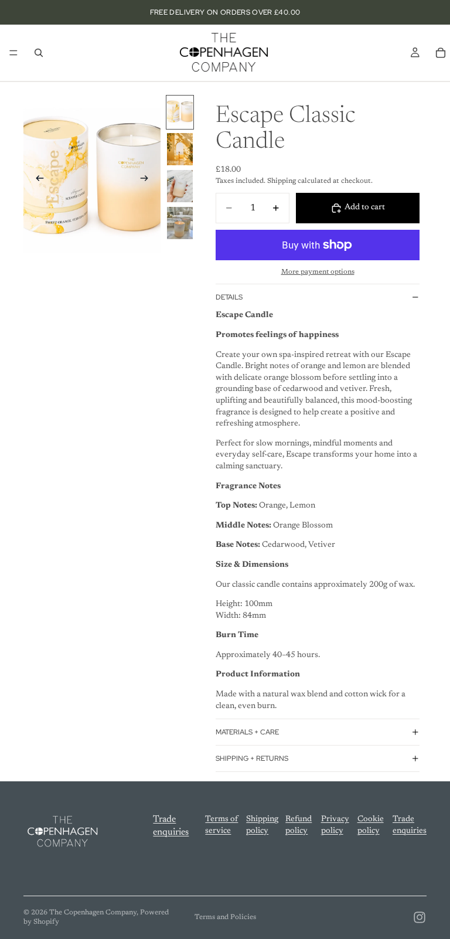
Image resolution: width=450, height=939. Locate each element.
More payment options (317, 271)
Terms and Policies (225, 917)
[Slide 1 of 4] (180, 112)
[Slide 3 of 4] (180, 186)
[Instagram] (419, 917)
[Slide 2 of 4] (180, 149)
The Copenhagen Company (93, 912)
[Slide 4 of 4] (180, 223)
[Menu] (13, 52)
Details (229, 297)
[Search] (39, 53)
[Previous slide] (36, 180)
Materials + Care (247, 732)
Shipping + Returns (252, 758)
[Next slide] (148, 180)
